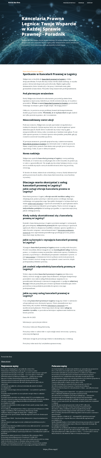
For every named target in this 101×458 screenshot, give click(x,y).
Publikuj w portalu (69, 2)
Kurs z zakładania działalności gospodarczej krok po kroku (69, 393)
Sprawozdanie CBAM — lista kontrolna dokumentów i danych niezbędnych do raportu (24, 419)
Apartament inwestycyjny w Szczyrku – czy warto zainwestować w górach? (24, 372)
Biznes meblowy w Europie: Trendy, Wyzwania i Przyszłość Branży (71, 407)
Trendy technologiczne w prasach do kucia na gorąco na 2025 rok (71, 384)
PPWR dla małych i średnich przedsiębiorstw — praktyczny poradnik (21, 376)
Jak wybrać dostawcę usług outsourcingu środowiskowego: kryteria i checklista (25, 399)
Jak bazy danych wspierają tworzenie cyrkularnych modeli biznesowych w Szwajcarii (23, 423)
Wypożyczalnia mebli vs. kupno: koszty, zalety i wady (67, 382)
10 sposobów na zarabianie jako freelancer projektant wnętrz (70, 428)
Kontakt (90, 2)
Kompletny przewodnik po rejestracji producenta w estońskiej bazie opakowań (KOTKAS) (25, 432)
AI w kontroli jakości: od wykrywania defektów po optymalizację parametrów (75, 369)
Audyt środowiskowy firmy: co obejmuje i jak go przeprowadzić (20, 441)
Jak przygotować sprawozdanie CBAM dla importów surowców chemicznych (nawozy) (24, 415)
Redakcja (81, 2)
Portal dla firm (14, 3)
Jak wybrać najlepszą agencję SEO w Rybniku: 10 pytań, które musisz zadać (74, 399)
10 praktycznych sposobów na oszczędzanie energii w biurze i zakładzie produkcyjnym (23, 394)
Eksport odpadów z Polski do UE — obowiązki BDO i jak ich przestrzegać (73, 416)
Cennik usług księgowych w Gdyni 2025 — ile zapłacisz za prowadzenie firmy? (75, 391)
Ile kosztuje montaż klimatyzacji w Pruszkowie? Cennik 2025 (19, 437)
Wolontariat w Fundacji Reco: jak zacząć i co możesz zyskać (19, 371)
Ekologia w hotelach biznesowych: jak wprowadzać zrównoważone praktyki (24, 443)
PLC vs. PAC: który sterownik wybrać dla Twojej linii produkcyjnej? (72, 371)
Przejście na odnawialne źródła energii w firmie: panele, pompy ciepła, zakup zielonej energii (24, 406)
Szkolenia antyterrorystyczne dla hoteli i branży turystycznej (19, 380)
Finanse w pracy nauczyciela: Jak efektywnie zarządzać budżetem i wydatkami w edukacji (75, 402)
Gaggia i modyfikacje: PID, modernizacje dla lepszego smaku (19, 410)
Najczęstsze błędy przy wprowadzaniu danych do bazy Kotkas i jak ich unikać (24, 429)
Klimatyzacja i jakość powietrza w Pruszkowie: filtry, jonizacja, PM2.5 (22, 435)
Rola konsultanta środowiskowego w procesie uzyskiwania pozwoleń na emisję (25, 439)
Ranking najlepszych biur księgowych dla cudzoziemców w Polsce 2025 (73, 410)
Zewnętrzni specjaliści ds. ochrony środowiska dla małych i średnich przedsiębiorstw (21, 387)
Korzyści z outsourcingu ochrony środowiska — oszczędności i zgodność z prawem (23, 390)
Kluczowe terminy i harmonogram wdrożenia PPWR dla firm (19, 378)
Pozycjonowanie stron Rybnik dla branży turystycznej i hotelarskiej (72, 397)
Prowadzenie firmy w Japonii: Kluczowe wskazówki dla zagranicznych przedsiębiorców (73, 419)
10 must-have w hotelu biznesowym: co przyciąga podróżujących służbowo (23, 445)
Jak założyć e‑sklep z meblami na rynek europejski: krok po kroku (71, 409)
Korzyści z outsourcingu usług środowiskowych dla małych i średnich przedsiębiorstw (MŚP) (22, 402)
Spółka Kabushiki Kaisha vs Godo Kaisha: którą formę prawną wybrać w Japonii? (75, 422)
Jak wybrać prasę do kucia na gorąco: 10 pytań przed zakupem (70, 386)
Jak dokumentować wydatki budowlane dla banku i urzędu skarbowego (73, 376)
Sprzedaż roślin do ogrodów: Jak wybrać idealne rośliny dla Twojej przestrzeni (75, 429)
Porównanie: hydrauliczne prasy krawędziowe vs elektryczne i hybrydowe (74, 372)
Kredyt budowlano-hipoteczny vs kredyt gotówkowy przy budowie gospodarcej (76, 378)
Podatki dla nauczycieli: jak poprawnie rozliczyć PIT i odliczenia (71, 405)
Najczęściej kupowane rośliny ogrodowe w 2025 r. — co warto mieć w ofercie (75, 431)
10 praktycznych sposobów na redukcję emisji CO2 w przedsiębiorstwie (22, 397)
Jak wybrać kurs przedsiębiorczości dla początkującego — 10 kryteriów (73, 395)
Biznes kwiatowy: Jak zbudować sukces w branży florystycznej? (71, 433)
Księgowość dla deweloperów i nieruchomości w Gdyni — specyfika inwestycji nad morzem (75, 389)
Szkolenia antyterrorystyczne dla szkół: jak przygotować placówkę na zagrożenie (22, 383)
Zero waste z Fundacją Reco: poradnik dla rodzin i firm (17, 369)
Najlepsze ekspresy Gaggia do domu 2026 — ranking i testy (19, 412)
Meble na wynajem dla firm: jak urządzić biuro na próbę (68, 380)
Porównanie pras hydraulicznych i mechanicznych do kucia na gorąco (73, 374)
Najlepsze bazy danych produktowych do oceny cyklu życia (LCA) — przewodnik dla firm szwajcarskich (25, 427)
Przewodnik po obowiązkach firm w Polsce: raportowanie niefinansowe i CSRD (25, 409)
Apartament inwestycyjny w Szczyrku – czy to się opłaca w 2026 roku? (22, 374)
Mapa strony (6, 361)
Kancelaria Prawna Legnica (33, 71)
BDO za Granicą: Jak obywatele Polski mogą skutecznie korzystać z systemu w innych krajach (75, 413)
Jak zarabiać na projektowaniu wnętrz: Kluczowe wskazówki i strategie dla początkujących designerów (74, 425)
